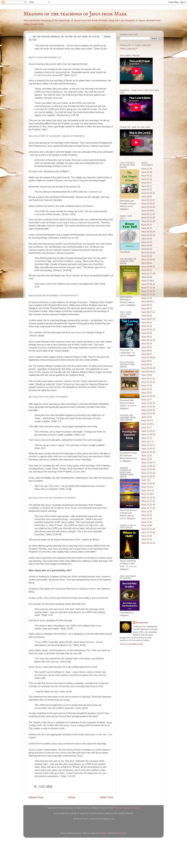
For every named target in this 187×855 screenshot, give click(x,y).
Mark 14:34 (146, 519)
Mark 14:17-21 (148, 501)
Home (71, 797)
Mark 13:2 (146, 480)
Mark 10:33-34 (148, 407)
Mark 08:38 (146, 333)
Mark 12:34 (146, 459)
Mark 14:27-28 (148, 508)
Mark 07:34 (146, 298)
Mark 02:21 (146, 186)
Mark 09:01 (146, 337)
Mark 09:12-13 (148, 340)
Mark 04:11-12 (148, 214)
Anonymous (142, 622)
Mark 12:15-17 (148, 445)
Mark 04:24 (146, 225)
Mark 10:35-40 (148, 410)
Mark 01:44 (146, 179)
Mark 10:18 (146, 386)
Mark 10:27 (146, 400)
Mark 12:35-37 (148, 463)
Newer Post (35, 797)
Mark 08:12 (146, 305)
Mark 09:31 (146, 347)
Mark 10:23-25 (148, 396)
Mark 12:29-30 (148, 452)
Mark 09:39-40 (148, 357)
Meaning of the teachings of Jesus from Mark (75, 14)
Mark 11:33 (146, 438)
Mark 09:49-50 (148, 371)
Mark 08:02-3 (147, 301)
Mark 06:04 (146, 263)
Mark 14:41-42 (148, 529)
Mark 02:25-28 (148, 193)
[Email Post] (35, 786)
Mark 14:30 (146, 512)
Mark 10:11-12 (148, 379)
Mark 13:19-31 (148, 476)
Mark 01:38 (146, 172)
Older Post (106, 797)
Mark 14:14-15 (148, 497)
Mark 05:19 (146, 249)
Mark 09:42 (146, 364)
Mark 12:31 (146, 456)
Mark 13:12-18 (148, 473)
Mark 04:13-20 (148, 218)
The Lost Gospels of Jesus (126, 808)
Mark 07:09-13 (148, 284)
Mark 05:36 (146, 256)
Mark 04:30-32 (148, 235)
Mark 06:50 (146, 277)
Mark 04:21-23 (148, 221)
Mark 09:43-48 (148, 368)
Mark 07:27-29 (148, 295)
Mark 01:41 (146, 176)
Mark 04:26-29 (148, 232)
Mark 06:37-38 (148, 274)
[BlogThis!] (42, 786)
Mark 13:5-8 (147, 487)
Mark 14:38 (146, 525)
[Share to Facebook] (48, 786)
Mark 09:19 (146, 344)
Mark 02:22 (146, 190)
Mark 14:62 (146, 536)
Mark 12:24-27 (148, 449)
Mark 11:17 (146, 427)
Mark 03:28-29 (148, 204)
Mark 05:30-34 (148, 253)
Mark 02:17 (146, 183)
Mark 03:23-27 (148, 200)
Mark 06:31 (146, 270)
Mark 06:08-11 (148, 267)
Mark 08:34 (146, 326)
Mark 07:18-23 (148, 291)
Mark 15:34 (146, 539)
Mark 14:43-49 (148, 532)
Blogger (122, 833)
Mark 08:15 (146, 309)
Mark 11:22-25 (148, 431)
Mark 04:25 (146, 228)
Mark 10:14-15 (148, 382)
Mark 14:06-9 (147, 494)
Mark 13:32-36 (148, 483)
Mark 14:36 (146, 522)
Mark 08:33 (146, 323)
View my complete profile (131, 644)
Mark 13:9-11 (147, 490)
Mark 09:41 (146, 361)
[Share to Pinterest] (51, 786)
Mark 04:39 (146, 239)
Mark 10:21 (146, 393)
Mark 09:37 (146, 354)
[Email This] (40, 786)
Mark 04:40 (146, 242)
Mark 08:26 (146, 316)
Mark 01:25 (146, 169)
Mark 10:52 (146, 417)
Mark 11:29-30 (148, 434)
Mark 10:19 (146, 389)
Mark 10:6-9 (147, 420)
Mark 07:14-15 (148, 288)
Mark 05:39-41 (148, 260)
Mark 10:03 (146, 375)
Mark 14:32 (146, 515)
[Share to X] (45, 786)
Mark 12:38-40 (148, 466)
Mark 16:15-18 (148, 543)
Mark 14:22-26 (148, 505)
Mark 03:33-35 (148, 207)
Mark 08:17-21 (148, 312)
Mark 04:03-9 (147, 211)
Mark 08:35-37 (148, 330)
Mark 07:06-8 (147, 281)
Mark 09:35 (146, 351)
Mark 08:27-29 (148, 319)
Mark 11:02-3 (147, 424)
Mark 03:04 (146, 197)
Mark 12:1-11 (147, 442)
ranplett (103, 833)
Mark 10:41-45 (148, 413)
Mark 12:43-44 (148, 469)
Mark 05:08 (146, 246)
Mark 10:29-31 (148, 403)
